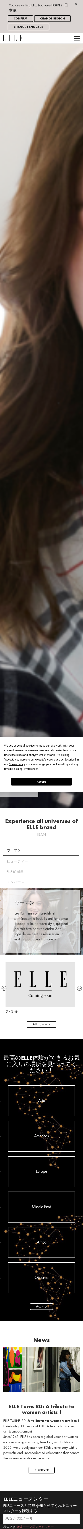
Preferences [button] (31, 768)
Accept (41, 781)
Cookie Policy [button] (17, 764)
